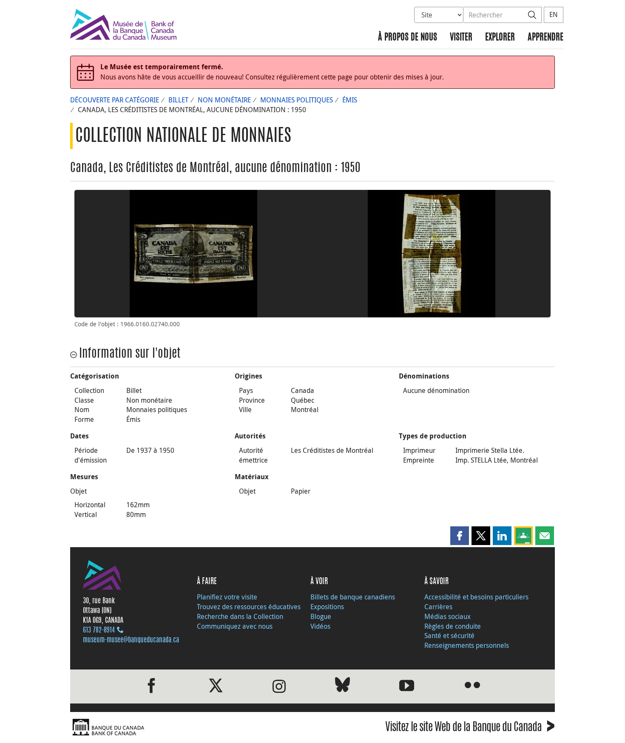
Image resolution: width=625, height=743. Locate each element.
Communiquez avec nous (235, 626)
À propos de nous (407, 37)
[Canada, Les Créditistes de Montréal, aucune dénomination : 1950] (193, 253)
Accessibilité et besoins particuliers (476, 597)
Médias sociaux (447, 616)
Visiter (461, 37)
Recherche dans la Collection (240, 616)
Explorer (500, 37)
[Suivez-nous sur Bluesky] (342, 686)
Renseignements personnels (466, 645)
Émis (349, 100)
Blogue (320, 616)
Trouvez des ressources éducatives (249, 606)
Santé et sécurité (449, 635)
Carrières (438, 606)
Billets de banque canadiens (352, 597)
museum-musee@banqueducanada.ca (131, 640)
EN (553, 14)
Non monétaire (224, 100)
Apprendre (545, 37)
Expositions (327, 606)
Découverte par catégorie (114, 100)
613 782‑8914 (99, 630)
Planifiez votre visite (227, 597)
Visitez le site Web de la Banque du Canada (470, 728)
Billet (178, 100)
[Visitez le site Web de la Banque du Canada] (189, 727)
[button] (459, 535)
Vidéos (320, 626)
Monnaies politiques (296, 100)
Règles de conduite (452, 626)
